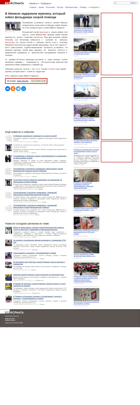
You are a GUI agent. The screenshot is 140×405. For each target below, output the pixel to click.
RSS (21, 323)
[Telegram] (18, 88)
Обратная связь (10, 318)
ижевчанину (38, 37)
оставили (51, 69)
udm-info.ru (12, 31)
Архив (41, 7)
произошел (44, 32)
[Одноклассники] (12, 88)
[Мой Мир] (23, 88)
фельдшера (10, 42)
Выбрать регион (10, 320)
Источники (50, 7)
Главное (32, 7)
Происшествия (71, 7)
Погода (60, 7)
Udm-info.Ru (22, 81)
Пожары (83, 7)
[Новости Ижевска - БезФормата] (12, 2)
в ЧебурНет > (94, 7)
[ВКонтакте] (7, 88)
